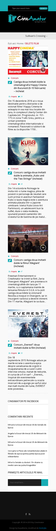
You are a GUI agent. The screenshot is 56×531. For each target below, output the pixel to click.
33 (22, 353)
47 (22, 272)
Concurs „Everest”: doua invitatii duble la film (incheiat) (30, 346)
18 (22, 184)
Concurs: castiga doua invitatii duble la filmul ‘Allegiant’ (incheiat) (30, 263)
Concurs (15, 78)
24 (22, 97)
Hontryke (42, 528)
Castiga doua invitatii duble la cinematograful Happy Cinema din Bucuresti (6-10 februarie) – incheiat (30, 86)
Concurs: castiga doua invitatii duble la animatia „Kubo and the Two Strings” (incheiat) (30, 175)
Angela (14, 97)
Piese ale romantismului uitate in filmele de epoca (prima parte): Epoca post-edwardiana (27, 454)
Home (20, 43)
